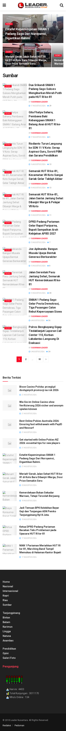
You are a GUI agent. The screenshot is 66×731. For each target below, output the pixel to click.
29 (50, 106)
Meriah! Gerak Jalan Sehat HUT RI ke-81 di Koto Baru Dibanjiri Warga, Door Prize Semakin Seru (26, 60)
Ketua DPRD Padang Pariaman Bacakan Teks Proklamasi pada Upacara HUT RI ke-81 (37, 530)
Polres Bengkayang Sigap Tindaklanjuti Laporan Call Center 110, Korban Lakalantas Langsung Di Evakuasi (45, 335)
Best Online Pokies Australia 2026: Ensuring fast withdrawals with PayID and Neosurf (40, 424)
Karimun (7, 626)
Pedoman (19, 725)
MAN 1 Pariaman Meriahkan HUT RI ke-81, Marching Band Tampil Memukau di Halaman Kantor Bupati (40, 549)
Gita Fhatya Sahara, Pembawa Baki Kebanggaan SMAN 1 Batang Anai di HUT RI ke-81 (45, 120)
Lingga (7, 631)
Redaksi (7, 725)
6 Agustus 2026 (37, 320)
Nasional (8, 586)
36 (49, 320)
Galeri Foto (9, 657)
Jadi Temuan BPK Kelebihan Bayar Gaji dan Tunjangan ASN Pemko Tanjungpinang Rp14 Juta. (39, 511)
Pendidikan (9, 648)
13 (50, 164)
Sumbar (7, 604)
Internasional (10, 591)
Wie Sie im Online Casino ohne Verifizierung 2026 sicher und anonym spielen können (41, 405)
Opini (6, 653)
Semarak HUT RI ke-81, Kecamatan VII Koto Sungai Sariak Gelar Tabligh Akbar (46, 175)
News (9, 24)
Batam (6, 622)
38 (50, 293)
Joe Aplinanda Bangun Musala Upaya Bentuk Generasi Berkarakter (43, 253)
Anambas (8, 640)
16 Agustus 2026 (37, 164)
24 (49, 352)
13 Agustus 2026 (37, 242)
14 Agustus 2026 (37, 188)
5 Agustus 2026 (37, 352)
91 (40, 359)
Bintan (6, 617)
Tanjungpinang (11, 613)
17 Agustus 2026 (37, 106)
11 (50, 215)
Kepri (6, 595)
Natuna (7, 636)
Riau (5, 600)
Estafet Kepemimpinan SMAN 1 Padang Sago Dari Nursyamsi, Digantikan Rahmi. (27, 33)
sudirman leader (39, 102)
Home (6, 581)
